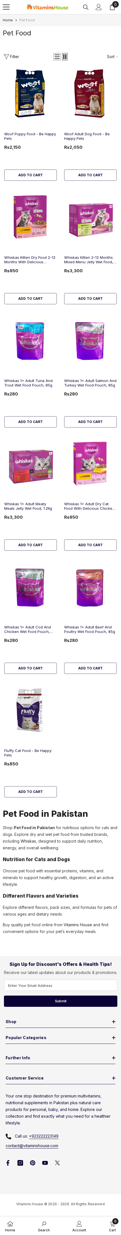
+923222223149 (44, 1136)
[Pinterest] (33, 1163)
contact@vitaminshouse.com (32, 1145)
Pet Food (27, 20)
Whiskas (28, 841)
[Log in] (99, 7)
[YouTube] (45, 1163)
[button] (57, 56)
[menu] (6, 7)
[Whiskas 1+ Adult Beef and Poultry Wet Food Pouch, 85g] (90, 587)
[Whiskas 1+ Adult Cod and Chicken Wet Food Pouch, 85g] (30, 587)
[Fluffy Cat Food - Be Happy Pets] (30, 710)
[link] (43, 1226)
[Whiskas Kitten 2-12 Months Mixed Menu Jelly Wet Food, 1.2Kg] (90, 217)
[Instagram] (20, 1163)
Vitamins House (78, 924)
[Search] (85, 7)
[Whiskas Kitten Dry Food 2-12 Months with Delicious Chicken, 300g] (30, 217)
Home (8, 20)
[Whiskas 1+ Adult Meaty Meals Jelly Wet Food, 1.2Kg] (30, 463)
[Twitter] (57, 1163)
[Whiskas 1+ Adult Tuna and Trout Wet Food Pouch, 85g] (30, 340)
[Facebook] (8, 1163)
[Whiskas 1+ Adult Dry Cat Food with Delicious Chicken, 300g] (90, 463)
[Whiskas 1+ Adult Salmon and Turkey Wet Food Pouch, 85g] (90, 340)
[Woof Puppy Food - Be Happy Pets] (30, 93)
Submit (60, 1001)
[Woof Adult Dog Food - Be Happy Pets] (90, 93)
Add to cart (30, 175)
